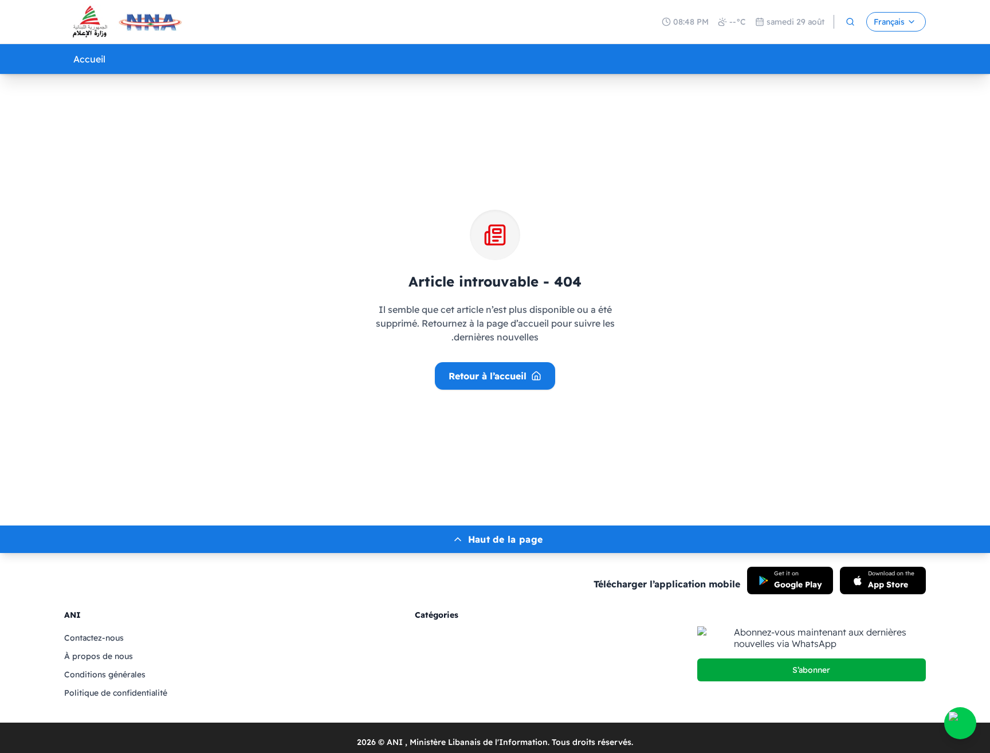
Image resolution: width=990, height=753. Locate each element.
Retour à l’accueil (488, 376)
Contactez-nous (94, 638)
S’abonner (811, 670)
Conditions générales (105, 674)
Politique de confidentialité (115, 693)
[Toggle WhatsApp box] (960, 723)
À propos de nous (98, 656)
